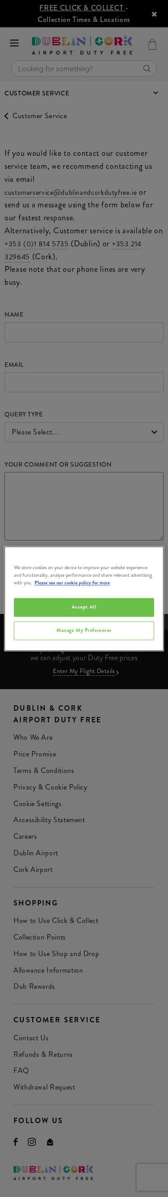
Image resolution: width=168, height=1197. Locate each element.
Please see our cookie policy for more (72, 582)
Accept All (84, 606)
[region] (84, 598)
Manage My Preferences (84, 630)
